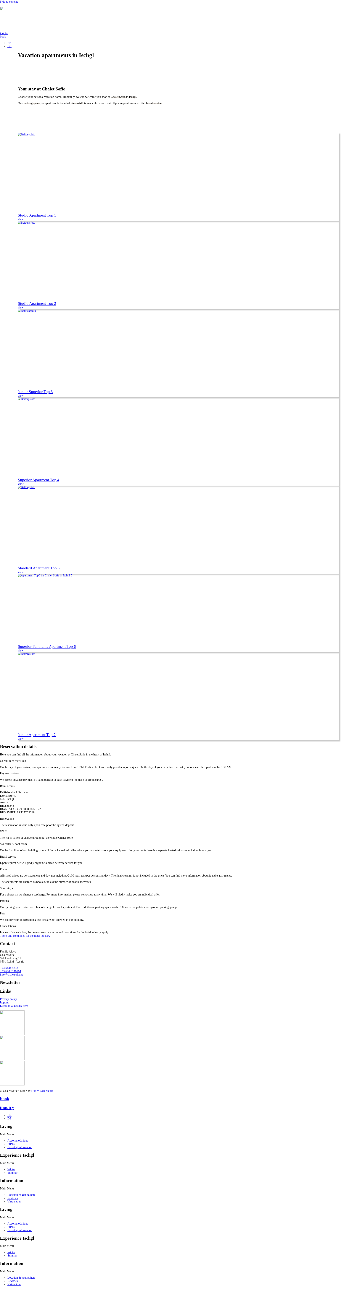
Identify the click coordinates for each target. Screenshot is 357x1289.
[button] (178, 761)
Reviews (12, 1198)
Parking (4, 900)
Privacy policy (8, 999)
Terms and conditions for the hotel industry (25, 935)
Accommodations (17, 1140)
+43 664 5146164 (10, 971)
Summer (12, 1172)
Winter (11, 1169)
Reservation (7, 818)
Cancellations (8, 926)
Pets (2, 913)
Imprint (4, 1002)
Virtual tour (14, 1201)
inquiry (7, 1107)
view (21, 219)
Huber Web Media (42, 1090)
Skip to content (9, 1)
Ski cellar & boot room (13, 844)
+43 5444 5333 (9, 967)
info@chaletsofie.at (11, 974)
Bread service (8, 856)
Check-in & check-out (13, 760)
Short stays (6, 888)
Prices (3, 869)
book (4, 1098)
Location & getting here (14, 1005)
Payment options (10, 773)
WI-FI (3, 831)
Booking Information (19, 1147)
